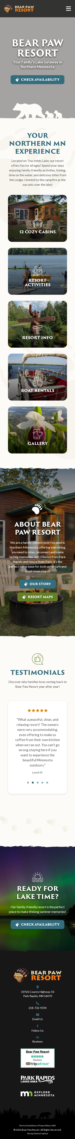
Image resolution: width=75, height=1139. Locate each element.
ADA (54, 1125)
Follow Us (38, 1030)
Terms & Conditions (28, 1125)
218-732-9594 (38, 1008)
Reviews (37, 1041)
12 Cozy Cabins (37, 232)
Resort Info (37, 337)
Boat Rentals (37, 390)
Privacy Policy (44, 1125)
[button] (28, 783)
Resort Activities (37, 282)
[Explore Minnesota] (38, 1093)
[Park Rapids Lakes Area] (38, 1079)
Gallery (38, 443)
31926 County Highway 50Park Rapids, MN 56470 (37, 994)
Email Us (37, 1019)
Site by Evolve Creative (37, 1133)
